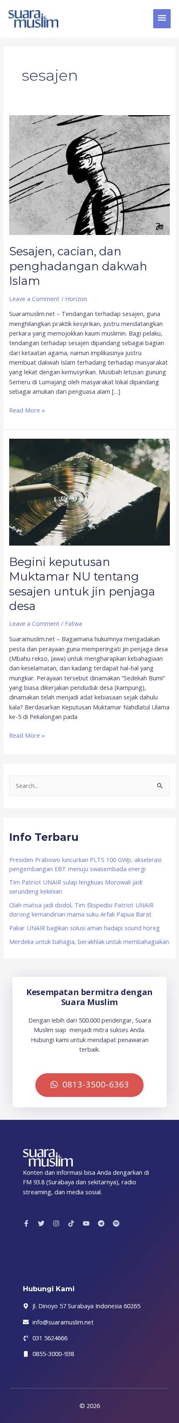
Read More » (27, 409)
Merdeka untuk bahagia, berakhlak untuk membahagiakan (89, 941)
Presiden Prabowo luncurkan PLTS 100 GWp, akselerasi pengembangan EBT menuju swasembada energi (85, 864)
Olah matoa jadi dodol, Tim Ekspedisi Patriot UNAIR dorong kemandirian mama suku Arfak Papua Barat (81, 909)
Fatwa (73, 623)
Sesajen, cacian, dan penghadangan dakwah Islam (78, 266)
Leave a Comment (34, 298)
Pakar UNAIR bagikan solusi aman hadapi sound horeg (84, 928)
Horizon (76, 298)
